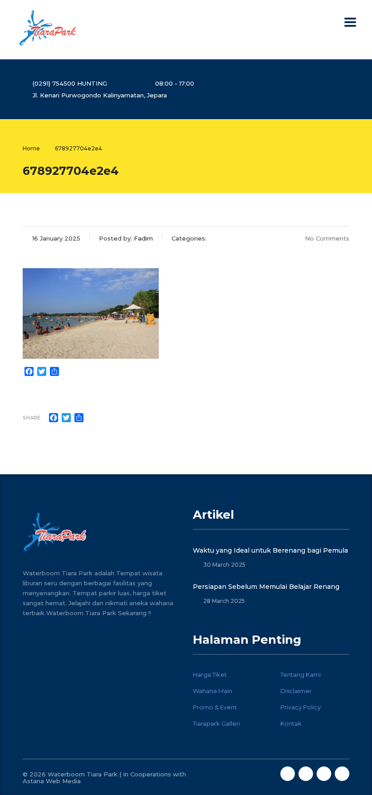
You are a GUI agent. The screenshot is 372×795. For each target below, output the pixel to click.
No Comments (327, 238)
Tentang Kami (300, 674)
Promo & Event (215, 707)
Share (31, 417)
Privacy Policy (300, 707)
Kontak (291, 723)
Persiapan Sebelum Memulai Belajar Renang (266, 587)
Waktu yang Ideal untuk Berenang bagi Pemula (270, 550)
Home (31, 148)
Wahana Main (212, 690)
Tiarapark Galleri (216, 723)
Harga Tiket (210, 674)
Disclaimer (296, 690)
